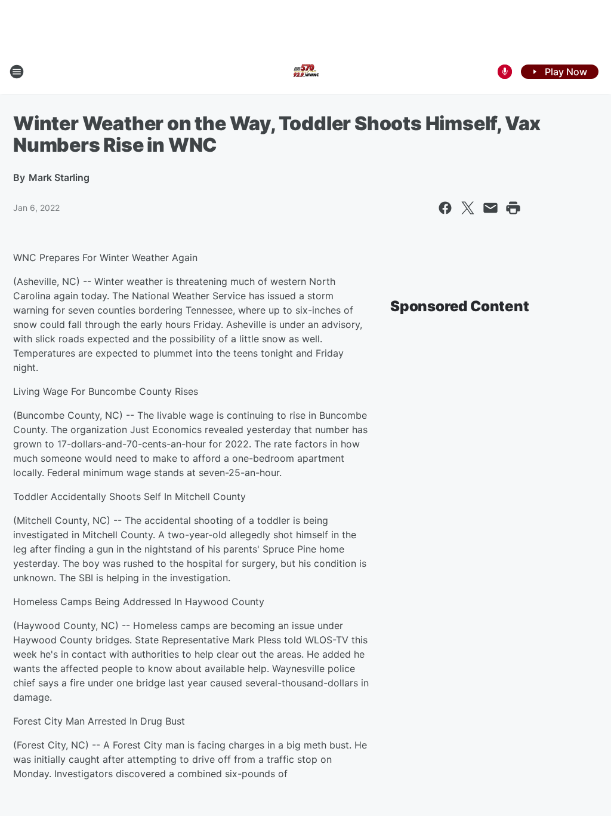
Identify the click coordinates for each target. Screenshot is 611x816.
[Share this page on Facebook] (445, 208)
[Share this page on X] (467, 208)
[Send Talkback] (505, 72)
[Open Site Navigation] (17, 72)
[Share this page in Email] (490, 208)
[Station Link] (305, 72)
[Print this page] (513, 208)
